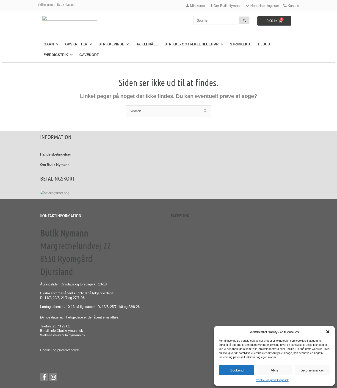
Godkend (236, 370)
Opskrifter (76, 44)
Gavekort (89, 55)
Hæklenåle (146, 44)
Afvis (274, 370)
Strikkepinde (111, 44)
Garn (49, 44)
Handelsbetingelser (55, 154)
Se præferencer (312, 370)
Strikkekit (240, 44)
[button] (328, 331)
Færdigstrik (56, 55)
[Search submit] (244, 20)
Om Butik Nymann (54, 165)
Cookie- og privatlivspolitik (272, 380)
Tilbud (263, 44)
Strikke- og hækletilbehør (192, 44)
